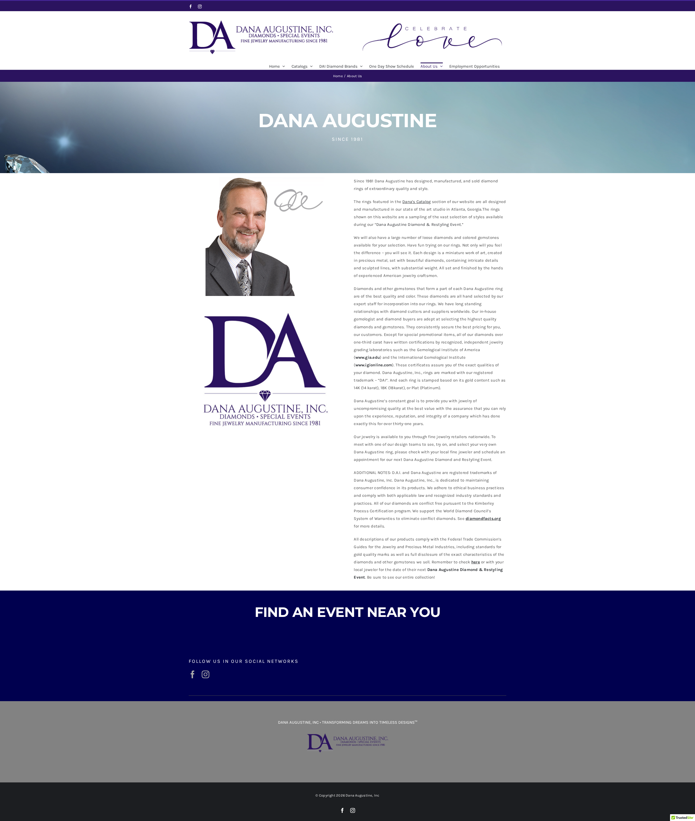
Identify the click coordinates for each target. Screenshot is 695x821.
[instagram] (205, 674)
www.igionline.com (373, 365)
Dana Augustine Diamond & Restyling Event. (419, 224)
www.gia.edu (367, 357)
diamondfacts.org (483, 518)
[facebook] (192, 674)
